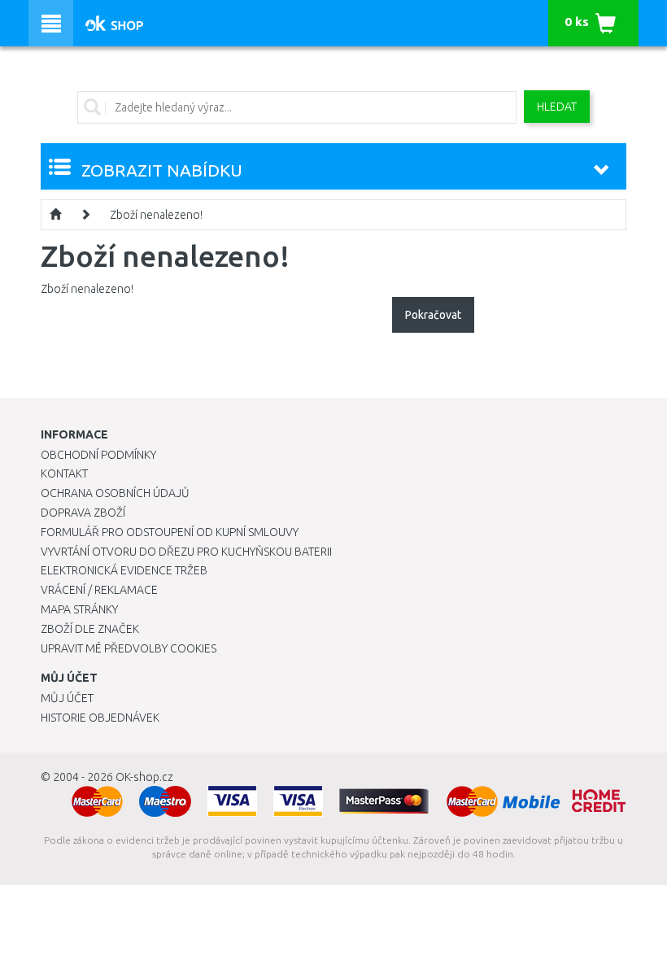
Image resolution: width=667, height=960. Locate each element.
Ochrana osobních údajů (115, 493)
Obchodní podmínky (98, 454)
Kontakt (64, 473)
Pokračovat (433, 314)
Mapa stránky (79, 609)
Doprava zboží (83, 512)
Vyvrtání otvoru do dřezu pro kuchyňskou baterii (186, 551)
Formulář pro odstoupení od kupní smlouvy (170, 532)
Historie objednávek (100, 717)
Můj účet (67, 698)
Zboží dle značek (90, 628)
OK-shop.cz (144, 776)
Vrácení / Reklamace (99, 589)
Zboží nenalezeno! (156, 214)
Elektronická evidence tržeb (124, 570)
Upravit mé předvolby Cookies (128, 648)
